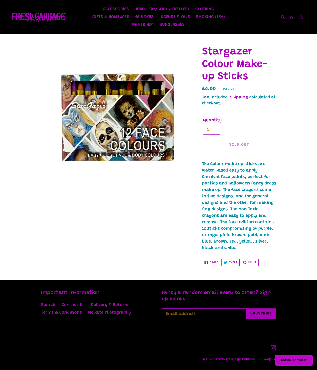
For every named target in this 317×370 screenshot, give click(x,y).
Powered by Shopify (259, 359)
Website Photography (109, 312)
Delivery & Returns (110, 305)
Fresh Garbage (229, 359)
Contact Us (73, 305)
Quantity (212, 120)
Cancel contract (294, 360)
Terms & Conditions (61, 312)
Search (48, 305)
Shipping (239, 97)
